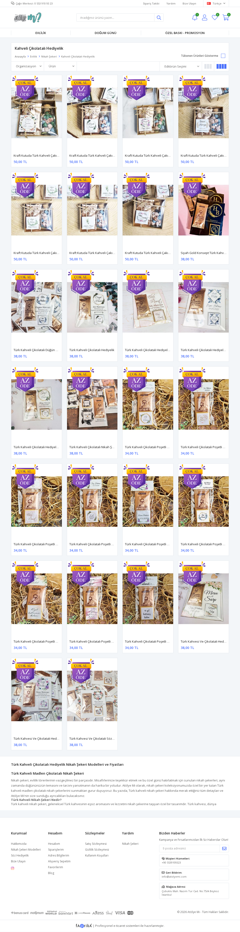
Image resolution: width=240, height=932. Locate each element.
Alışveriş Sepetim (59, 861)
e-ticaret (119, 925)
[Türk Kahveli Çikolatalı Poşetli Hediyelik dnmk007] (203, 501)
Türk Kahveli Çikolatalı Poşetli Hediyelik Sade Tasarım (162, 641)
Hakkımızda (18, 844)
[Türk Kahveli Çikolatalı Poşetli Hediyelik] (148, 404)
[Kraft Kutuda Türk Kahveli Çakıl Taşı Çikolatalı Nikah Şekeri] (36, 113)
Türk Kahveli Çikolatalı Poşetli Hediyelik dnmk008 (48, 641)
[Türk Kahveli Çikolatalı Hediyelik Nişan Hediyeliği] (203, 307)
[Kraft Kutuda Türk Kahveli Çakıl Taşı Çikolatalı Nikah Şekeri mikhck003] (148, 113)
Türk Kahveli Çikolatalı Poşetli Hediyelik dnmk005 (103, 544)
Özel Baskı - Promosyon (185, 33)
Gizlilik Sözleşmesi (97, 850)
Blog (51, 873)
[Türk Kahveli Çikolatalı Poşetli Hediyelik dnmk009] (92, 598)
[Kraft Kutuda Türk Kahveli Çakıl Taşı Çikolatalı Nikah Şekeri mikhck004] (203, 113)
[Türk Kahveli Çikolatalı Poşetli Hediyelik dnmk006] (148, 501)
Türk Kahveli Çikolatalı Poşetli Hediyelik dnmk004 (48, 544)
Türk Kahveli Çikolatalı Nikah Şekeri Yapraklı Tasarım (106, 447)
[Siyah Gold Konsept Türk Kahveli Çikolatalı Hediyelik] (203, 210)
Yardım (171, 3)
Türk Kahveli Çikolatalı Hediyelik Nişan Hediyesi (47, 447)
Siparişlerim (56, 850)
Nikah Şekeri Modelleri (26, 850)
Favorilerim (217, 15)
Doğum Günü (105, 33)
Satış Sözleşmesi (96, 844)
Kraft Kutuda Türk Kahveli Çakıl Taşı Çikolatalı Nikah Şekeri (55, 155)
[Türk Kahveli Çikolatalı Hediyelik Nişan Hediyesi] (36, 404)
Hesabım (54, 844)
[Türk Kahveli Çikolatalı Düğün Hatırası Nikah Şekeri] (36, 307)
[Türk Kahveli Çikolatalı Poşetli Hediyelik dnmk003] (203, 404)
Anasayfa (20, 56)
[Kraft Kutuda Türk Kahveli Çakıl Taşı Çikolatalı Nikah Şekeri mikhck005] (36, 210)
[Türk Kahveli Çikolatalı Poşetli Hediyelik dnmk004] (36, 501)
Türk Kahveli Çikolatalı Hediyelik (91, 350)
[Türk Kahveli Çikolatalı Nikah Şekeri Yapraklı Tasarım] (92, 404)
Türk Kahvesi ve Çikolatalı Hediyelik (206, 641)
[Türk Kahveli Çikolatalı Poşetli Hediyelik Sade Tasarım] (148, 598)
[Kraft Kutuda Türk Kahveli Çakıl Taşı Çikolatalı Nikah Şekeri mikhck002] (92, 113)
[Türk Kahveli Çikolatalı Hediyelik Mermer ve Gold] (148, 307)
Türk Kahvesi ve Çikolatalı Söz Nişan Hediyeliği (102, 738)
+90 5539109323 (171, 862)
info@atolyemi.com (174, 876)
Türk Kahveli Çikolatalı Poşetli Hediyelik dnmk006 (159, 544)
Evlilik (40, 33)
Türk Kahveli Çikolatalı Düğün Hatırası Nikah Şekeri (49, 350)
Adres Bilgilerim (58, 855)
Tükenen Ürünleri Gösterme (199, 56)
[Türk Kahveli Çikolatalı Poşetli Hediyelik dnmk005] (92, 501)
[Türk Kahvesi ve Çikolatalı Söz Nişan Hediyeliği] (92, 696)
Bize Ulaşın (189, 3)
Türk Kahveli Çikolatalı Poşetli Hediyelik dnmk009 (103, 641)
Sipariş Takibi (151, 3)
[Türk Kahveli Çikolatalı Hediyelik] (92, 307)
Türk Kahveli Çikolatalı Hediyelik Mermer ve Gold (159, 350)
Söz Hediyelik (20, 855)
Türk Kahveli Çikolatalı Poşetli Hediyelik (152, 447)
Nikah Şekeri (49, 56)
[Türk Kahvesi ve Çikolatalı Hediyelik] (203, 598)
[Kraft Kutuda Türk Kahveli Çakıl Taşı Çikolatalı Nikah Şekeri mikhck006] (92, 210)
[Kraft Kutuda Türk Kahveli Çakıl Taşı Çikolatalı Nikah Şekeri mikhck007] (148, 210)
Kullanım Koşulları (97, 855)
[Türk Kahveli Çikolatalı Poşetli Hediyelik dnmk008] (36, 598)
